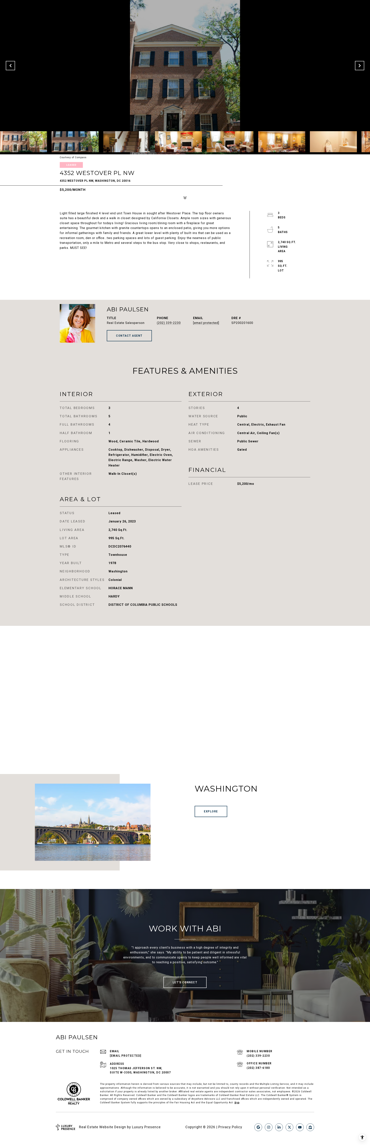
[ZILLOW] (310, 1127)
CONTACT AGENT (129, 335)
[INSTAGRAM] (268, 1127)
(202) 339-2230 (169, 323)
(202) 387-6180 (258, 1067)
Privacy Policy (230, 1127)
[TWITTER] (289, 1127)
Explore (211, 811)
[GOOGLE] (258, 1127)
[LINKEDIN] (279, 1127)
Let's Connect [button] (185, 982)
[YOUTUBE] (300, 1127)
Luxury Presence (146, 1127)
